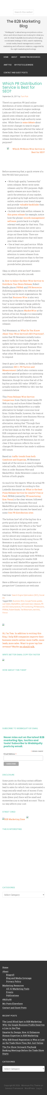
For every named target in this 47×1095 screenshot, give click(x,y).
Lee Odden (6, 604)
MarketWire (30, 310)
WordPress (30, 1088)
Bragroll (10, 974)
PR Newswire (35, 287)
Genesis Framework (14, 1088)
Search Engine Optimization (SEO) (25, 595)
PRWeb (19, 287)
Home (5, 967)
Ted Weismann (26, 610)
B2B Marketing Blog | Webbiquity (24, 4)
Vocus (5, 613)
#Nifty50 (7, 999)
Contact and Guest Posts (14, 1007)
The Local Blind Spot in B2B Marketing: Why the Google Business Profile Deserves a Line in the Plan (23, 1025)
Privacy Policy (13, 981)
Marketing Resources (13, 985)
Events (9, 992)
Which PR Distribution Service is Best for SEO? (22, 87)
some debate (28, 122)
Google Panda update (33, 601)
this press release (16, 214)
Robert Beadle (14, 610)
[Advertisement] (23, 698)
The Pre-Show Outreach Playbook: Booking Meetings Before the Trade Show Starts (23, 1050)
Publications (12, 995)
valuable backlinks (29, 204)
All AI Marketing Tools (17, 988)
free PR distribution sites (20, 512)
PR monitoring (27, 607)
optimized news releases (30, 604)
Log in (39, 1088)
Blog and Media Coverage (18, 978)
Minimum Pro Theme (30, 1085)
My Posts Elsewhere (12, 1003)
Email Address (10, 754)
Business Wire (20, 297)
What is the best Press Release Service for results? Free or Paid (22, 492)
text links (36, 610)
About (5, 971)
